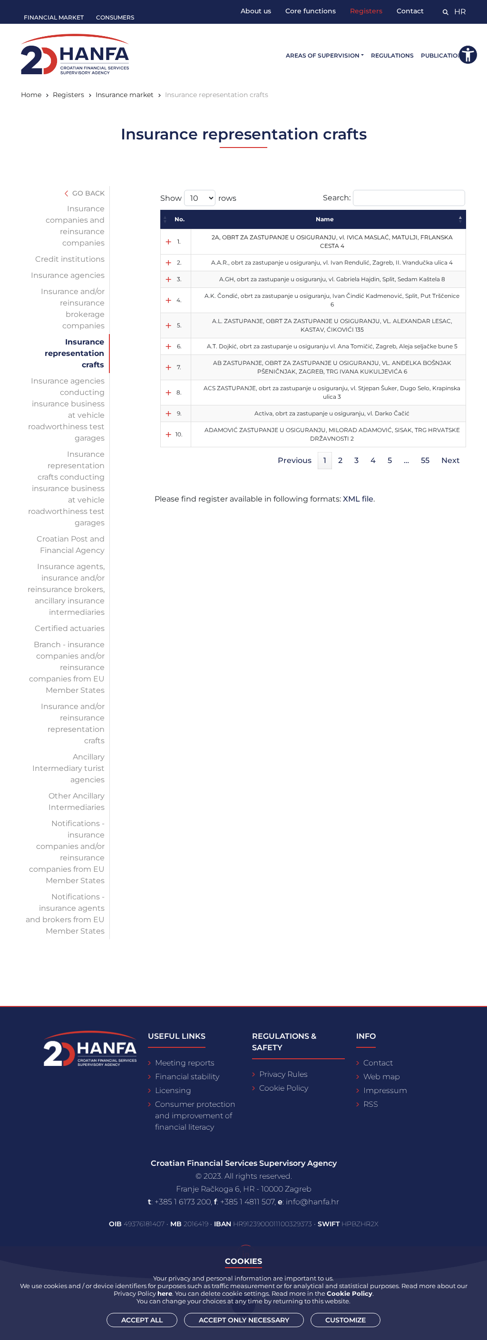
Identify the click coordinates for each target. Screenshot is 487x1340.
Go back (87, 193)
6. (179, 346)
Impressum (385, 1090)
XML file (358, 498)
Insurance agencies (68, 275)
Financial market (54, 17)
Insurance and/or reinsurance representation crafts (73, 723)
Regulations (392, 55)
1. (179, 241)
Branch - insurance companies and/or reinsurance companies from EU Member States (67, 667)
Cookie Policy (283, 1088)
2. (179, 262)
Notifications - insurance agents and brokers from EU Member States (65, 914)
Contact (410, 11)
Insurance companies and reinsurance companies (75, 225)
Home (31, 94)
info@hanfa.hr (312, 1201)
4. (179, 300)
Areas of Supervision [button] (323, 55)
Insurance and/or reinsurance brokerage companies (73, 308)
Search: (337, 197)
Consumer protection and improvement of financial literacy (195, 1116)
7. (179, 367)
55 (425, 460)
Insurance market (125, 94)
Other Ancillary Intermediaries (77, 801)
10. (179, 434)
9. (179, 413)
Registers (366, 11)
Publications (443, 55)
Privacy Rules (283, 1074)
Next (450, 460)
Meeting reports (184, 1062)
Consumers (115, 17)
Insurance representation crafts (74, 353)
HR (460, 11)
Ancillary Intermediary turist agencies (68, 768)
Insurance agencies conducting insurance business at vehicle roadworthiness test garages (66, 409)
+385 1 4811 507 (247, 1201)
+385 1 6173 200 (183, 1201)
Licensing (173, 1090)
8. (179, 392)
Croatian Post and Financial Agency (71, 544)
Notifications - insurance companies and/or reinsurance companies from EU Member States (67, 852)
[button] (165, 219)
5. (179, 325)
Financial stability (187, 1076)
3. (179, 279)
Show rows (198, 198)
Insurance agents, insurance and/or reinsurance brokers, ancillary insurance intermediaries (66, 589)
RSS (370, 1104)
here (164, 1293)
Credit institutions (70, 259)
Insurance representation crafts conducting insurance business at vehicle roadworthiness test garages (66, 488)
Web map (381, 1076)
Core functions (310, 11)
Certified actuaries (70, 628)
